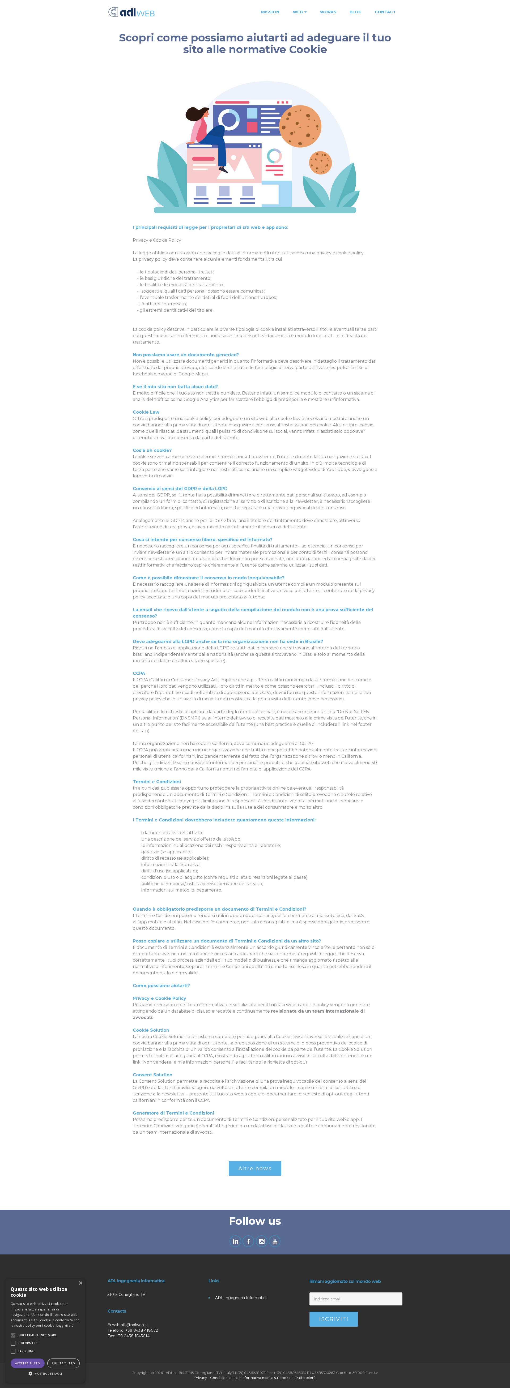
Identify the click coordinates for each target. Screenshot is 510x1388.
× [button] (80, 1283)
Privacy (200, 1378)
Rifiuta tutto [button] (63, 1363)
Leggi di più (65, 1325)
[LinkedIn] (235, 1241)
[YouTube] (274, 1241)
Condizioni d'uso (224, 1378)
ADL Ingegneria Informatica (241, 1297)
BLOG (356, 11)
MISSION (270, 11)
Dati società (305, 1378)
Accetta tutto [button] (27, 1363)
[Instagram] (261, 1241)
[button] (45, 1373)
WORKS (328, 11)
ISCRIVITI (333, 1319)
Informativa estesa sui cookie (267, 1378)
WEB (298, 11)
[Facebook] (248, 1241)
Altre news (255, 1168)
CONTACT (385, 11)
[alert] (45, 1331)
